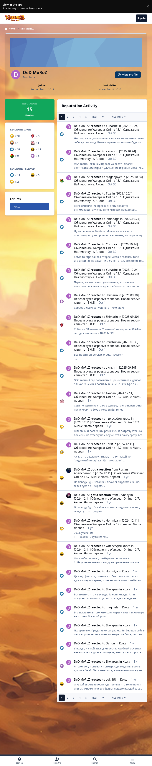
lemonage (112, 219)
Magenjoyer (114, 177)
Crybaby (124, 495)
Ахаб (109, 393)
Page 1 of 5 (117, 116)
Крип (109, 444)
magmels (112, 607)
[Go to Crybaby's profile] (68, 495)
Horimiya (112, 520)
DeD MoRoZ (82, 126)
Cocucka (111, 244)
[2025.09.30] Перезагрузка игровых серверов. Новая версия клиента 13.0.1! (107, 299)
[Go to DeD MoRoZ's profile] (68, 126)
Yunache (112, 126)
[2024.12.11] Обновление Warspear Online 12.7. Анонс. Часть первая (107, 397)
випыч (110, 151)
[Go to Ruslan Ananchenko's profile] (68, 470)
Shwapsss (112, 589)
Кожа (125, 571)
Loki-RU (111, 680)
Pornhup (112, 342)
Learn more (7, 6)
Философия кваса (118, 419)
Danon (110, 643)
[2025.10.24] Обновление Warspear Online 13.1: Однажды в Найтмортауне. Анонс (106, 129)
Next (94, 116)
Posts (17, 206)
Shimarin (112, 295)
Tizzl (109, 193)
